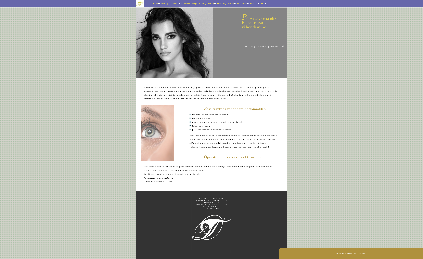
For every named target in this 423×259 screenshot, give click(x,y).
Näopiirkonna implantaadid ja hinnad (197, 3)
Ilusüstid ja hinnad (225, 3)
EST (262, 3)
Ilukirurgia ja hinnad (169, 3)
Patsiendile (241, 3)
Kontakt (253, 3)
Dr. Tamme (153, 3)
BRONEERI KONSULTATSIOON (350, 253)
